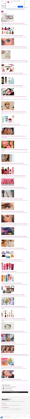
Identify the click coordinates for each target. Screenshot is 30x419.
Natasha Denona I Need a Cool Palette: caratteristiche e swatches (13, 23)
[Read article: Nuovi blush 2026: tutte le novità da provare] (15, 266)
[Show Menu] (2, 1)
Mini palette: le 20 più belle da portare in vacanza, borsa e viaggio (12, 294)
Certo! (20, 6)
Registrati (6, 416)
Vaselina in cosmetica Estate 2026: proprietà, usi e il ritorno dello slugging (14, 60)
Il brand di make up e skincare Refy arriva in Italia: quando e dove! (13, 331)
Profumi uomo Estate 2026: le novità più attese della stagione (12, 85)
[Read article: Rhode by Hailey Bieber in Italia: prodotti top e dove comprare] (15, 68)
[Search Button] (2, 11)
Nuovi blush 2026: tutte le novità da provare (9, 271)
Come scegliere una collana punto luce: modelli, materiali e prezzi (12, 248)
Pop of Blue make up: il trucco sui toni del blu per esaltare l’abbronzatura (14, 46)
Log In (8, 416)
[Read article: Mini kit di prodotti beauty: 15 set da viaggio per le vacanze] (15, 254)
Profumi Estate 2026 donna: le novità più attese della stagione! (12, 35)
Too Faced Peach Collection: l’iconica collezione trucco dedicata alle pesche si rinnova (14, 150)
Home (2, 3)
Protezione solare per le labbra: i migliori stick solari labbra (11, 283)
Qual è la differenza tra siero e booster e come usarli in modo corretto (13, 111)
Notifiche (3, 416)
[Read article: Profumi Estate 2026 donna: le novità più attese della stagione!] (15, 30)
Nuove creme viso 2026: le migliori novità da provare (10, 124)
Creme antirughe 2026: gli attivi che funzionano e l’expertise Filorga (13, 306)
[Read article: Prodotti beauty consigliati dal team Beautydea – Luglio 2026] (15, 194)
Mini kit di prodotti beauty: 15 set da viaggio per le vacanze (11, 259)
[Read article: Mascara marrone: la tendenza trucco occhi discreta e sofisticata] (15, 206)
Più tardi (14, 6)
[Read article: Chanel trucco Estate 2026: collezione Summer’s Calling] (15, 374)
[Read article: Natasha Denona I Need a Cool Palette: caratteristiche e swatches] (15, 18)
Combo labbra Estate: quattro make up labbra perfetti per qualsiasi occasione (14, 354)
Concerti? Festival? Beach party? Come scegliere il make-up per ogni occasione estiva (13, 136)
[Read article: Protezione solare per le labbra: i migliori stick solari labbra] (15, 278)
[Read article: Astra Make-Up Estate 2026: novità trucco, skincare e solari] (15, 362)
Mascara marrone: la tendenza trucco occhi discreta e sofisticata (12, 211)
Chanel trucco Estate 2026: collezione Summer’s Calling (11, 379)
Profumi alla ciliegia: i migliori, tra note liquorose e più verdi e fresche (13, 175)
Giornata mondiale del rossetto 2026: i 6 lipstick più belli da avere (12, 187)
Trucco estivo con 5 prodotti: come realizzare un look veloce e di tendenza (14, 223)
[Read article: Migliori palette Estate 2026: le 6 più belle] (15, 337)
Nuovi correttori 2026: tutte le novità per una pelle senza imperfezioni (13, 318)
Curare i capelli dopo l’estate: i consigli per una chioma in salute (12, 163)
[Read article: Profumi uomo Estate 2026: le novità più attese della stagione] (15, 80)
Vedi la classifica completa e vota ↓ (15, 392)
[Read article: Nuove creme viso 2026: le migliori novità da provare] (15, 119)
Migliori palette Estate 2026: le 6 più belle (8, 342)
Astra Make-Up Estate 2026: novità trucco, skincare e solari (11, 366)
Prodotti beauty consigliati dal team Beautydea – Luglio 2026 (12, 198)
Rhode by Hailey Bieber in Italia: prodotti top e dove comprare (12, 73)
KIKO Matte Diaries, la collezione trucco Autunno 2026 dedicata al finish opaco (14, 97)
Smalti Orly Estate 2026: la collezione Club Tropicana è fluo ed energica (14, 236)
